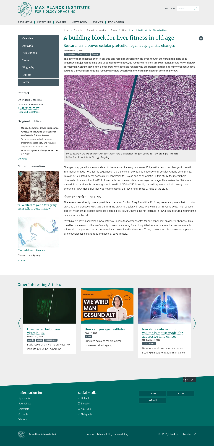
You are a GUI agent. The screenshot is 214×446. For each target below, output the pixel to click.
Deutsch (170, 8)
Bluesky (85, 403)
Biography (28, 67)
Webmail (152, 400)
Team (25, 60)
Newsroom (79, 22)
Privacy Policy (104, 434)
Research (27, 45)
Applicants (24, 398)
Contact (152, 393)
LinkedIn (85, 398)
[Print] (201, 38)
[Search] (195, 8)
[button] (194, 147)
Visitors (22, 419)
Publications (29, 52)
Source (23, 158)
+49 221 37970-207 (29, 108)
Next (194, 323)
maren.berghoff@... (30, 112)
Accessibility (121, 434)
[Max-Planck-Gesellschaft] (23, 434)
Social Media (87, 393)
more (23, 260)
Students (23, 414)
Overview (27, 38)
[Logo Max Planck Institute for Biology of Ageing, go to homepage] (76, 9)
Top (191, 379)
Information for (30, 393)
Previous (19, 323)
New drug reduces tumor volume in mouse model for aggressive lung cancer (162, 332)
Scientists (23, 408)
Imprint (90, 434)
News (25, 82)
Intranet (181, 393)
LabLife (26, 74)
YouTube (86, 408)
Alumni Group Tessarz (31, 250)
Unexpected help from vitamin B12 (43, 331)
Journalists (24, 403)
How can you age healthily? (105, 329)
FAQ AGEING (116, 22)
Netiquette (86, 414)
